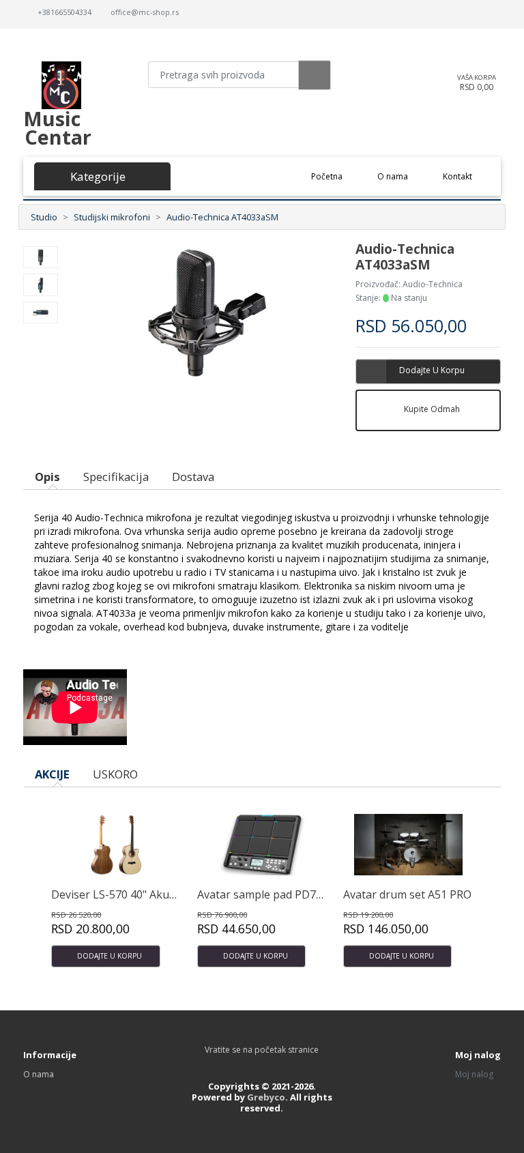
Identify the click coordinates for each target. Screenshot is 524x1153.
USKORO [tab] (115, 774)
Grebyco (266, 1097)
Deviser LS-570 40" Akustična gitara (142, 894)
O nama (392, 176)
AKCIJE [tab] (52, 774)
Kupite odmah (432, 409)
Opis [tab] (47, 476)
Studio (44, 217)
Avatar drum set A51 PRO (407, 894)
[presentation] (459, 782)
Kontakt (457, 176)
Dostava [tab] (193, 476)
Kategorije (95, 176)
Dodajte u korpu (432, 370)
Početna (335, 176)
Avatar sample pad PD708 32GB (277, 894)
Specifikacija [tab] (116, 476)
